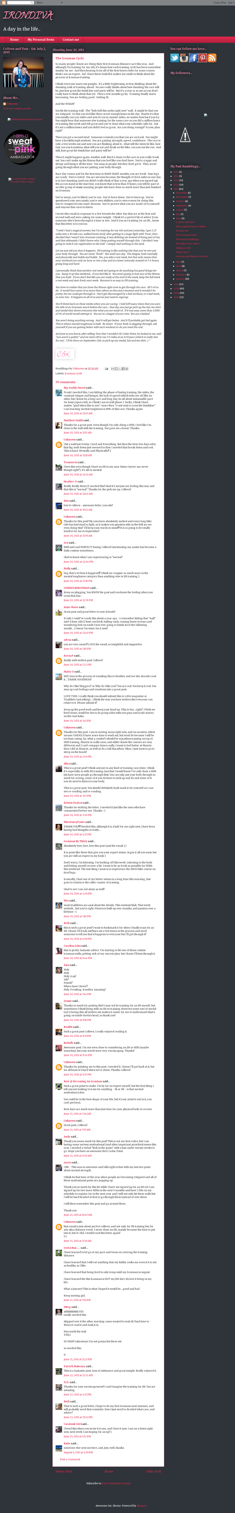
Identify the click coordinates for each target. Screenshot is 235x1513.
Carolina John (72, 945)
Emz (66, 965)
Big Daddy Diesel (74, 387)
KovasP (68, 655)
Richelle (68, 1043)
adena (67, 639)
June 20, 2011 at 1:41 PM (77, 720)
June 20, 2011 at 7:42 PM (77, 994)
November (182, 197)
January (180, 278)
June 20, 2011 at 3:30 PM (78, 815)
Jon (66, 542)
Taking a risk (183, 248)
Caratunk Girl (72, 1424)
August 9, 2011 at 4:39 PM (78, 1452)
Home (14, 39)
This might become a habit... (191, 226)
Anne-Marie (71, 607)
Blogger (141, 1505)
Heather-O (70, 481)
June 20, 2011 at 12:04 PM (78, 561)
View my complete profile (17, 108)
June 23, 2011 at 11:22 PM (78, 1417)
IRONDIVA (27, 17)
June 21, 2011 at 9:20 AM (78, 1155)
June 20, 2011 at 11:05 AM (78, 413)
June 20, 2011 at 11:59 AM (78, 535)
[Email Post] (106, 368)
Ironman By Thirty (75, 841)
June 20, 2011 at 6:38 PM (78, 938)
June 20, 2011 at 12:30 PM (78, 600)
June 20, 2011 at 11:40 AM (78, 493)
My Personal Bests (40, 39)
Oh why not (182, 230)
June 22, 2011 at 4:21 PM (77, 1394)
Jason (67, 1162)
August (180, 209)
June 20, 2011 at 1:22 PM (77, 664)
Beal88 (68, 1027)
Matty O (69, 671)
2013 (176, 180)
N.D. (66, 1382)
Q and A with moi (185, 222)
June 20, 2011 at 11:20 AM (78, 474)
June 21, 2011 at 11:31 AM (77, 1240)
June (179, 218)
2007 (176, 297)
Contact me (71, 39)
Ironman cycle (73, 373)
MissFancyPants (74, 822)
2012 (176, 184)
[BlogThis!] (116, 369)
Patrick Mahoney (74, 1366)
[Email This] (113, 369)
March (180, 270)
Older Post (153, 1471)
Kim (66, 500)
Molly (67, 568)
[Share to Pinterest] (127, 369)
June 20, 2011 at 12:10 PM (78, 581)
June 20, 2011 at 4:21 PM (77, 834)
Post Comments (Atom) (116, 1483)
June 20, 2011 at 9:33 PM (77, 1074)
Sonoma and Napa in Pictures (192, 256)
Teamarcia (70, 462)
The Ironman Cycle (186, 235)
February (181, 274)
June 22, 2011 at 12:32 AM (78, 1375)
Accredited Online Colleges (22, 182)
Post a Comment (70, 1459)
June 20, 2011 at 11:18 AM (78, 455)
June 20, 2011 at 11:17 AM (78, 432)
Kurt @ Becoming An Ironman (83, 1081)
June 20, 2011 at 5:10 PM (77, 916)
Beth (67, 923)
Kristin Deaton (73, 802)
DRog (67, 1307)
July (178, 214)
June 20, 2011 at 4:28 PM (78, 893)
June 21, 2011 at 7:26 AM (77, 1113)
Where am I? (183, 252)
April (179, 266)
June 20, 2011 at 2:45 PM (77, 756)
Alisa (67, 763)
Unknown (70, 439)
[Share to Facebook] (123, 369)
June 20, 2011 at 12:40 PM (78, 632)
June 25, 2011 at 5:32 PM (77, 1436)
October (180, 201)
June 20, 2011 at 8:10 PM (77, 1020)
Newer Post (63, 1471)
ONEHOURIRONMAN (77, 588)
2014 (176, 176)
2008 (176, 293)
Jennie (68, 1001)
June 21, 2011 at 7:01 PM (77, 1300)
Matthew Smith (73, 420)
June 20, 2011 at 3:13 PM (77, 795)
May (178, 261)
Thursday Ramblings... (188, 239)
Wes (66, 900)
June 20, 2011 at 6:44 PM (78, 958)
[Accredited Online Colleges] (21, 179)
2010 (176, 284)
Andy (67, 1136)
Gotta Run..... (72, 1247)
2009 (176, 288)
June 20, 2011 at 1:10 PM (77, 648)
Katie (67, 1443)
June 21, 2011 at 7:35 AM (77, 1129)
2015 (176, 172)
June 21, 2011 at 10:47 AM (78, 1214)
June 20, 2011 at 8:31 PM (77, 1036)
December (182, 192)
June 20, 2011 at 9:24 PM (78, 1055)
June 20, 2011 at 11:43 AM (78, 509)
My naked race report (187, 243)
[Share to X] (120, 369)
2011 (176, 189)
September (182, 205)
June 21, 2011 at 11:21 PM (78, 1359)
